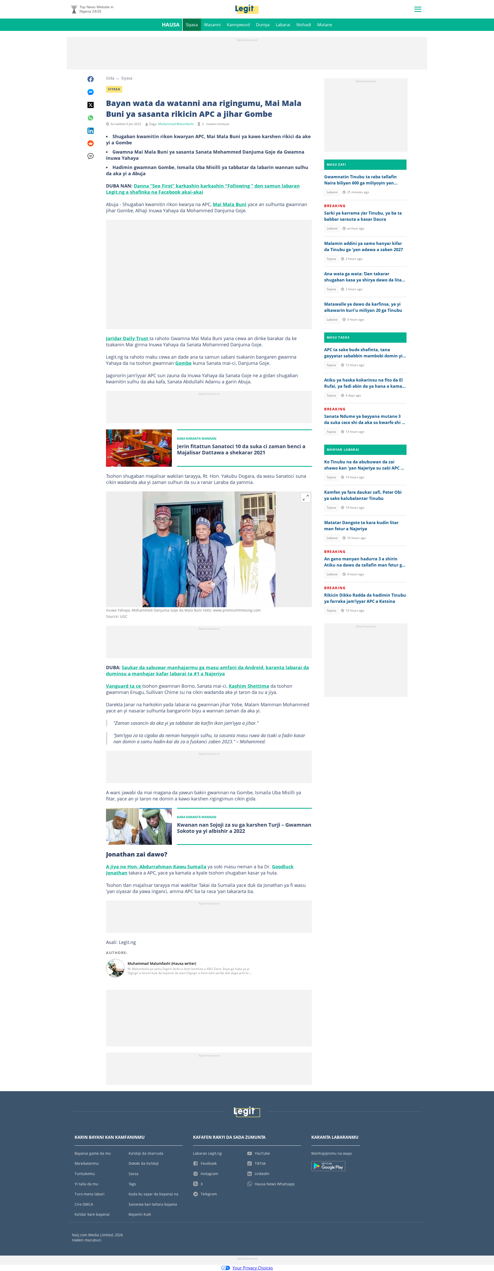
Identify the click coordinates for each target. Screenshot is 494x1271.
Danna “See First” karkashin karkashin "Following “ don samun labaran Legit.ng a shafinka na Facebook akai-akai (203, 189)
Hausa (171, 24)
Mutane (324, 25)
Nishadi (303, 25)
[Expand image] (306, 497)
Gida (110, 78)
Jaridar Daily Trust (127, 338)
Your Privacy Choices (253, 1268)
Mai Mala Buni (229, 204)
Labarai (283, 25)
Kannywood (238, 25)
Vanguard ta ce (124, 686)
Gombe (183, 363)
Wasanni (212, 25)
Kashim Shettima (249, 686)
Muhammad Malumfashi (175, 124)
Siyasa (192, 25)
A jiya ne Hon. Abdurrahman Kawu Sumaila (156, 866)
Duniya (263, 25)
